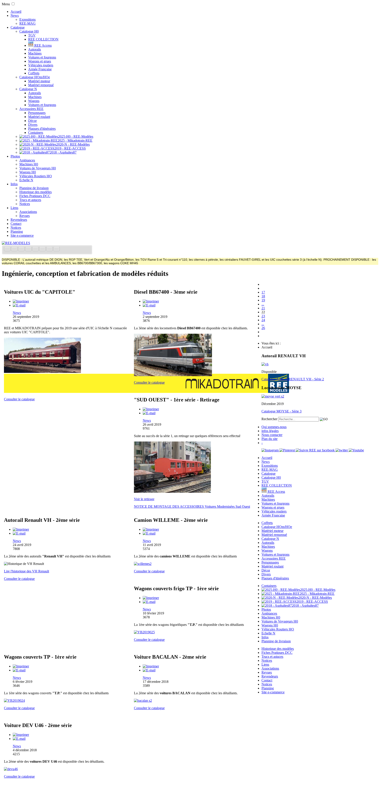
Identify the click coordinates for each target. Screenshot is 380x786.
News (15, 15)
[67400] (173, 375)
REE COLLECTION (43, 39)
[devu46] (11, 769)
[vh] (265, 364)
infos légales (270, 431)
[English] (14, 249)
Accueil (16, 11)
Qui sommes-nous (274, 427)
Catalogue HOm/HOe (34, 77)
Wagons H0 (27, 172)
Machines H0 (28, 164)
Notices (24, 204)
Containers (35, 132)
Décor (32, 121)
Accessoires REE (31, 109)
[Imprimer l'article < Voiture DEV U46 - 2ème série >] (21, 735)
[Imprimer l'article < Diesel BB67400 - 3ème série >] (151, 301)
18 (263, 296)
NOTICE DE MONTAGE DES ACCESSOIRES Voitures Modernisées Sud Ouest (192, 506)
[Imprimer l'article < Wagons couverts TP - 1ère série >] (21, 666)
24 (263, 320)
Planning (17, 231)
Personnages (37, 113)
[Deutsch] (21, 249)
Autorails (34, 49)
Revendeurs (19, 220)
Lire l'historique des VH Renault (26, 571)
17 (263, 292)
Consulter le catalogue (19, 399)
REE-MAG (27, 23)
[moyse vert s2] (272, 396)
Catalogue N (28, 89)
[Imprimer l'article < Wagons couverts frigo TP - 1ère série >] (151, 598)
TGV (32, 35)
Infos (14, 184)
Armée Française (40, 69)
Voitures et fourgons (42, 57)
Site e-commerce (22, 235)
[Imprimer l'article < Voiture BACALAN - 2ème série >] (151, 666)
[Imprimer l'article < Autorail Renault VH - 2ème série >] (21, 529)
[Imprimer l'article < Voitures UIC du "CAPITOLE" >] (21, 301)
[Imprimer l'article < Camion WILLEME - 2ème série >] (151, 529)
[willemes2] (143, 564)
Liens (14, 208)
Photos (15, 156)
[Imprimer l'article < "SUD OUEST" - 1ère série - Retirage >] (151, 409)
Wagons (33, 101)
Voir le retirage (144, 499)
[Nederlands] (50, 249)
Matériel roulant (39, 117)
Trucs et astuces (30, 200)
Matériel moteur (39, 81)
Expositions (27, 19)
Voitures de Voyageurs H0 (37, 168)
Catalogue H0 (29, 31)
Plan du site (269, 439)
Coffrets (33, 73)
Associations (28, 212)
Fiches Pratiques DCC (34, 196)
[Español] (36, 249)
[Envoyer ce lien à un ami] (19, 305)
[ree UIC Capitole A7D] (42, 372)
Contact (16, 223)
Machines (35, 53)
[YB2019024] (14, 700)
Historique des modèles (35, 192)
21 (263, 308)
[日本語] (56, 249)
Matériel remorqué (41, 85)
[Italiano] (29, 249)
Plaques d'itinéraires (42, 128)
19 (263, 300)
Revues (24, 216)
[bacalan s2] (143, 700)
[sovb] (172, 491)
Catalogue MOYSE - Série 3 (281, 411)
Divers (32, 124)
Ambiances (27, 160)
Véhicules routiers (40, 65)
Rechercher (269, 419)
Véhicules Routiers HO (35, 176)
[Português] (43, 249)
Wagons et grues (39, 61)
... (262, 304)
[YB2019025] (144, 632)
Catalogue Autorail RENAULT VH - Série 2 (292, 379)
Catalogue (18, 27)
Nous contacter (271, 435)
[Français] (7, 249)
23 (263, 316)
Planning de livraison (34, 188)
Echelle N (26, 180)
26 (263, 328)
